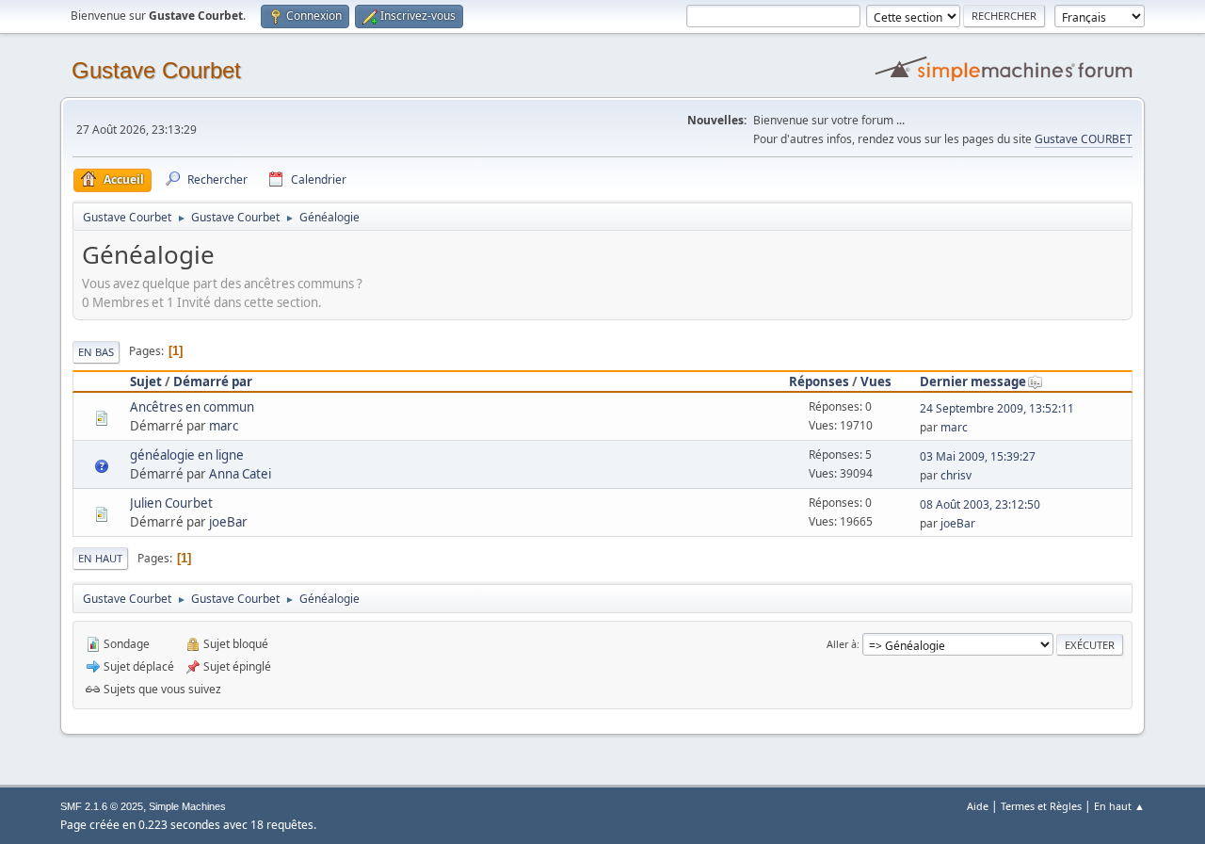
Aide (977, 806)
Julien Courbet (171, 503)
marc (223, 425)
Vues (876, 381)
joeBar (228, 521)
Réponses (819, 381)
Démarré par (212, 381)
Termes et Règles (1041, 806)
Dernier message (973, 381)
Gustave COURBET (1084, 139)
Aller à (842, 644)
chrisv (956, 475)
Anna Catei (240, 473)
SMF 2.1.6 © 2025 (101, 806)
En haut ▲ (1119, 806)
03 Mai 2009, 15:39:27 (978, 456)
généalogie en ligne (187, 454)
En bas (96, 352)
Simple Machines (187, 806)
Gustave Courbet (156, 70)
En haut (100, 558)
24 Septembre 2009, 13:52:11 (997, 408)
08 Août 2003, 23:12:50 (980, 504)
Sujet (146, 381)
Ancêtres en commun (192, 406)
